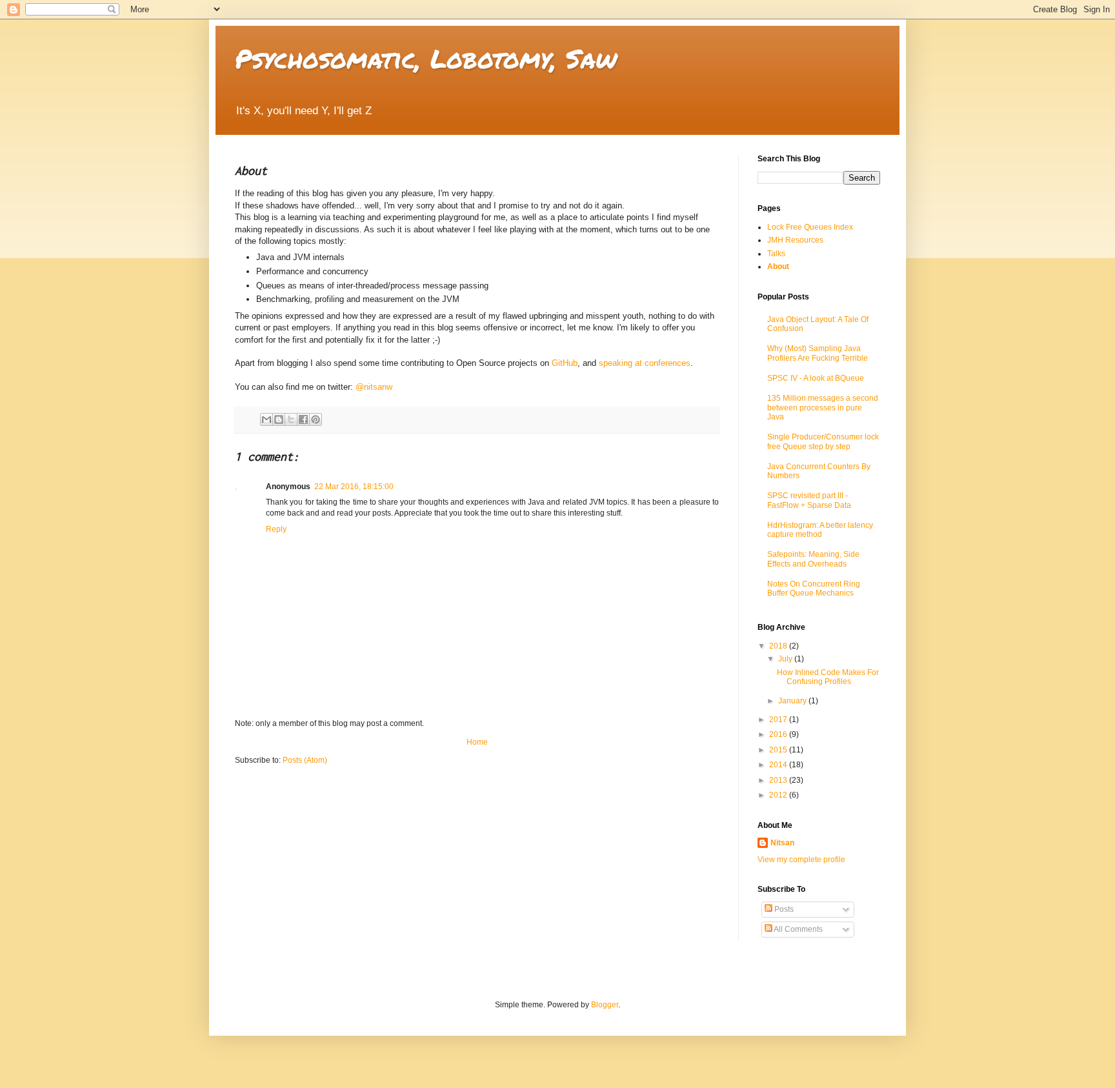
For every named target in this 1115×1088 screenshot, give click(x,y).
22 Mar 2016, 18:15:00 (354, 486)
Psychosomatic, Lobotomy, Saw (426, 58)
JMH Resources (795, 240)
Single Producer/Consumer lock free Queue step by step (823, 441)
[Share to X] (291, 419)
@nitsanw (374, 387)
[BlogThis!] (278, 419)
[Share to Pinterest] (315, 419)
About (778, 266)
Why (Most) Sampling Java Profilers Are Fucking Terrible (817, 353)
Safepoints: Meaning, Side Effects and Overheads (813, 559)
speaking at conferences (644, 363)
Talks (776, 253)
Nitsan (782, 842)
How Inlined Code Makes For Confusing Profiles (828, 677)
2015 (779, 749)
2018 (779, 645)
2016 (779, 734)
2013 (779, 780)
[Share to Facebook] (303, 419)
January (793, 700)
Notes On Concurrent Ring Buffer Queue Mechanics (813, 588)
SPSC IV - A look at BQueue (815, 378)
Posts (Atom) (305, 760)
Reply (276, 529)
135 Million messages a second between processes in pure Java (822, 407)
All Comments (797, 929)
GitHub (565, 363)
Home (477, 742)
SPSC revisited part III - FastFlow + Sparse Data (809, 500)
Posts (783, 909)
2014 (779, 764)
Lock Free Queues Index (810, 227)
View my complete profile (801, 859)
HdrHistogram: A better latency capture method (820, 530)
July (786, 658)
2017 (779, 719)
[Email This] (266, 419)
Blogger (604, 1004)
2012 (779, 795)
